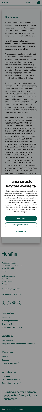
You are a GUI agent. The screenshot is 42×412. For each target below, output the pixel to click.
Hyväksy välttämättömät (21, 225)
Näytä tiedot (21, 231)
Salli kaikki (21, 218)
